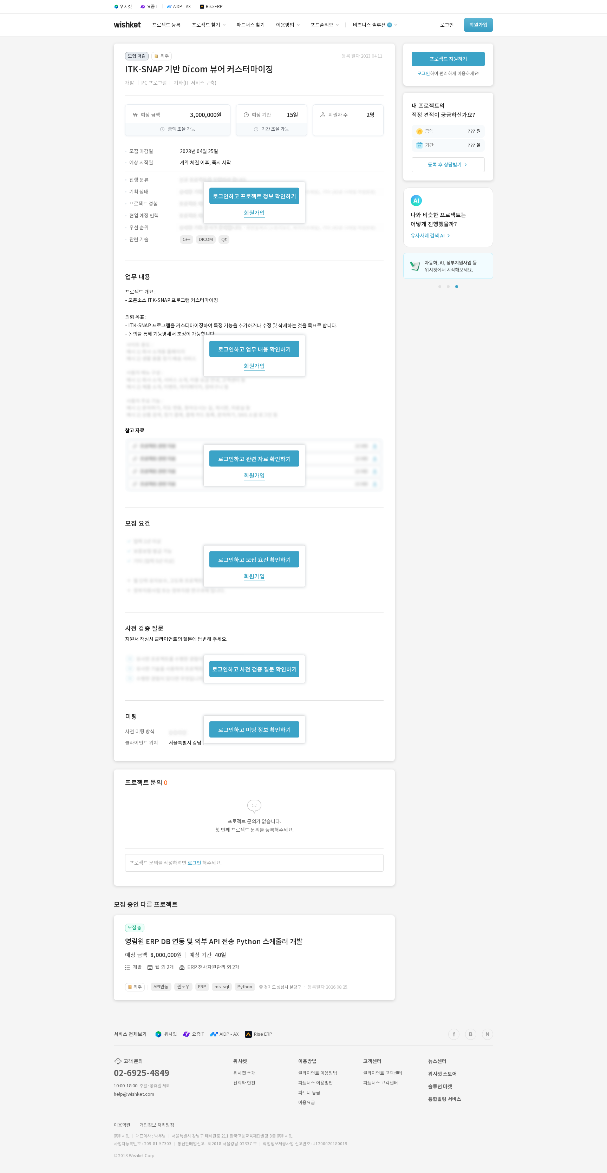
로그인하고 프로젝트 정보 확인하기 (254, 195)
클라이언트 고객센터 (382, 1073)
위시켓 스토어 (442, 1074)
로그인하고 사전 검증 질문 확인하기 (254, 669)
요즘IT (198, 1034)
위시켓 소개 (244, 1073)
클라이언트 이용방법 (317, 1073)
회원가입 (254, 212)
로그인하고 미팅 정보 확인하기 (254, 729)
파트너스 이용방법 (315, 1083)
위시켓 (170, 1034)
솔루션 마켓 (440, 1086)
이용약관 (122, 1125)
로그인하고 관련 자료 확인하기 (254, 459)
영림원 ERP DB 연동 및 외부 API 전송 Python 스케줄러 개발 (213, 941)
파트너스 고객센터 (380, 1083)
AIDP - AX (229, 1034)
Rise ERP (263, 1034)
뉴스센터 (437, 1061)
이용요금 (306, 1103)
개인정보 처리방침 (156, 1125)
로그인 (194, 863)
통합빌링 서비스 (444, 1099)
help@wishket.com (134, 1094)
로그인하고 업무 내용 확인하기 (254, 349)
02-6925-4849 (141, 1073)
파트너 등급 (309, 1093)
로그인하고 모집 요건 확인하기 (254, 559)
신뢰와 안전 (244, 1083)
